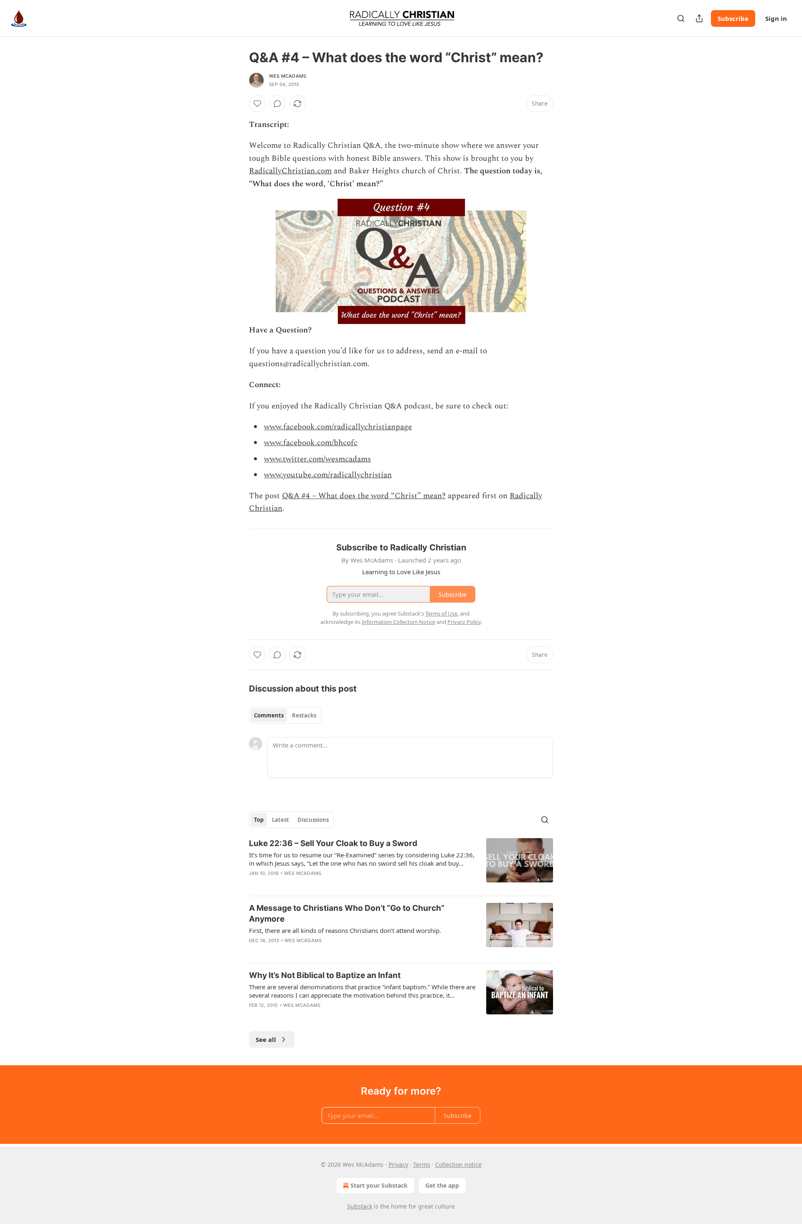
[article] (401, 863)
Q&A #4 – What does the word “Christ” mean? (364, 496)
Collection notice (458, 1164)
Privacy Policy (464, 622)
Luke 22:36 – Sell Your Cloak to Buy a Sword (333, 843)
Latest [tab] (280, 820)
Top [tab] (259, 820)
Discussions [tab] (313, 820)
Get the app (442, 1185)
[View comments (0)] (277, 103)
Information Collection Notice (398, 622)
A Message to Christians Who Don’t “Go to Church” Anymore (346, 913)
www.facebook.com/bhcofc (311, 443)
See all (266, 1039)
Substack (359, 1206)
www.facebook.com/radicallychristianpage (338, 427)
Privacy (398, 1164)
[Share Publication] (699, 18)
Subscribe (733, 18)
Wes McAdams (287, 76)
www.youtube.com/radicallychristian (328, 475)
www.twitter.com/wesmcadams (317, 459)
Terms (421, 1164)
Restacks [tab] (304, 715)
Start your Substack (379, 1185)
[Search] (681, 18)
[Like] (257, 103)
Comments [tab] (269, 715)
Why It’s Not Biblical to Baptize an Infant (325, 975)
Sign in (776, 18)
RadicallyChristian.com (290, 171)
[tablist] (285, 715)
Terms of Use (441, 613)
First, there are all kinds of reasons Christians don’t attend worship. (345, 930)
